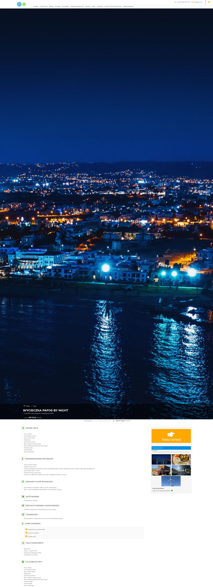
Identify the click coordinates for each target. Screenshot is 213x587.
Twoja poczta (43, 6)
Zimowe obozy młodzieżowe (113, 6)
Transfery (88, 6)
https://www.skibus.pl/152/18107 (161, 490)
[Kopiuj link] (172, 490)
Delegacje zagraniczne (77, 6)
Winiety (51, 6)
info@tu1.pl (198, 2)
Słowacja (57, 6)
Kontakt (35, 6)
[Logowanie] (208, 2)
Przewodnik (65, 6)
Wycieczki (100, 6)
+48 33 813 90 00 (183, 2)
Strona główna (88, 420)
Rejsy (93, 6)
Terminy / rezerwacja (171, 439)
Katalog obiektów (128, 6)
